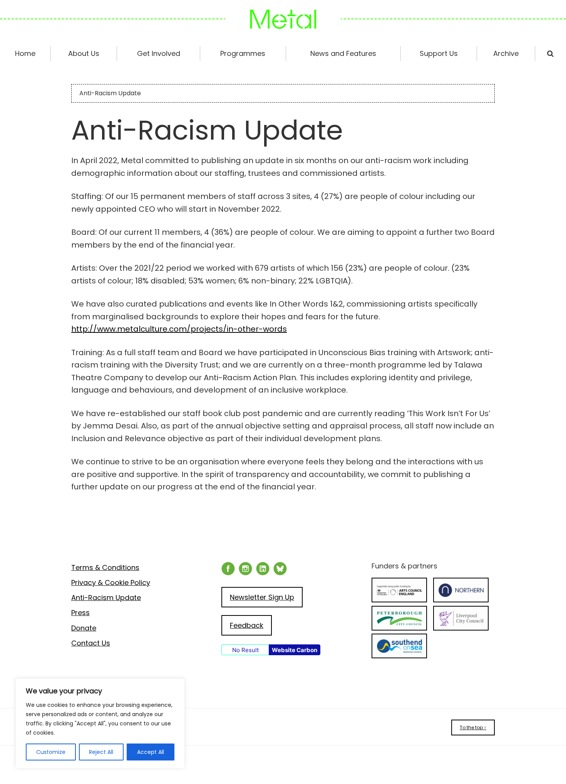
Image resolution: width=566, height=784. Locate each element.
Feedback (246, 625)
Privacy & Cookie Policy (110, 582)
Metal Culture (283, 19)
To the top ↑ (473, 727)
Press (80, 612)
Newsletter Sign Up (262, 597)
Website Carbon (294, 650)
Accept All (150, 752)
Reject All (101, 752)
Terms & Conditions (105, 567)
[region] (100, 723)
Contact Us (90, 643)
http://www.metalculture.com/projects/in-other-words (179, 329)
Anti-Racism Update (106, 597)
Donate (83, 628)
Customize (50, 752)
